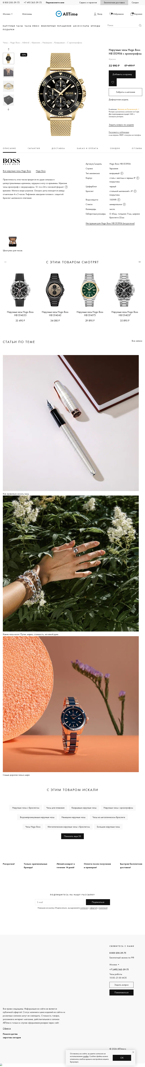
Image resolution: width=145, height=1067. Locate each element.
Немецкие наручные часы (73, 817)
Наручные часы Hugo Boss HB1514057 (124, 313)
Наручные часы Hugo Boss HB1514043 (55, 313)
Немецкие (47, 42)
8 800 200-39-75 (11, 2)
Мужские (36, 42)
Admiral (25, 42)
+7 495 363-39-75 (33, 2)
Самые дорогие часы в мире (16, 774)
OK (122, 1057)
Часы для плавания (55, 807)
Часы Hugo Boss (32, 826)
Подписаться (98, 902)
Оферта (7, 1028)
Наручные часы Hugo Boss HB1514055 (20, 313)
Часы (5, 42)
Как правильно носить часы (16, 493)
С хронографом (74, 42)
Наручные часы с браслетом (25, 807)
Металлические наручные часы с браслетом (69, 826)
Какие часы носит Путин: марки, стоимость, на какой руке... (31, 634)
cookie (86, 1056)
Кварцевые (59, 42)
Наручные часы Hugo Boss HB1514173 (90, 313)
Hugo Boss (15, 42)
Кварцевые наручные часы (84, 807)
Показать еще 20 (72, 836)
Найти (140, 25)
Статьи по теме (19, 342)
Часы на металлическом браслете (108, 817)
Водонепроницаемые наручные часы (37, 817)
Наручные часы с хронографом (118, 807)
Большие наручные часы (108, 826)
